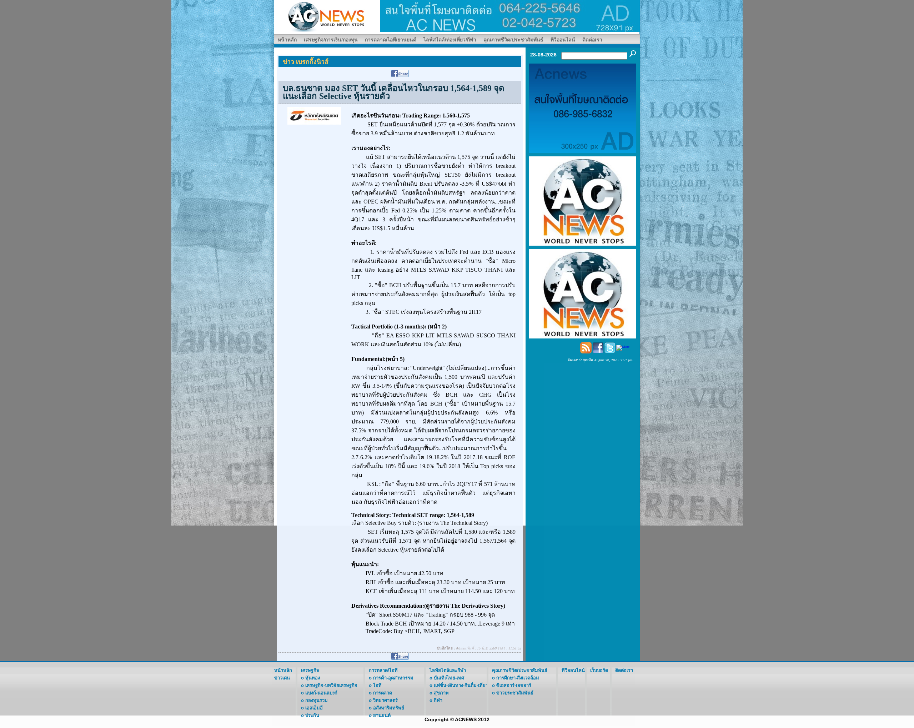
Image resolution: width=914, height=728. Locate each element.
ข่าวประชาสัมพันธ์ (514, 693)
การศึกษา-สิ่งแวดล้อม (517, 678)
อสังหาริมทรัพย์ (388, 708)
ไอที (377, 685)
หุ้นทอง (312, 678)
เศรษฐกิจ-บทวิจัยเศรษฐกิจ (331, 685)
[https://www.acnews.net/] (510, 15)
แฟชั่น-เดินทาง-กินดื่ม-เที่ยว (461, 685)
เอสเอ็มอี (314, 708)
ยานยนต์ (382, 715)
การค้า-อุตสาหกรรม (393, 678)
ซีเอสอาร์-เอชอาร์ (513, 685)
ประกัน (312, 715)
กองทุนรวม (316, 700)
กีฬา (438, 700)
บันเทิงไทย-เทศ (449, 678)
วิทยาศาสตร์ (385, 700)
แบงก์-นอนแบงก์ (321, 693)
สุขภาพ (441, 693)
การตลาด (382, 693)
